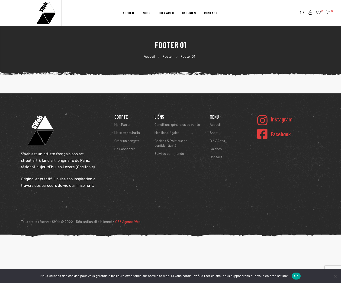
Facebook (281, 133)
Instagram (282, 119)
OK (296, 276)
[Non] (335, 276)
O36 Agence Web (128, 222)
